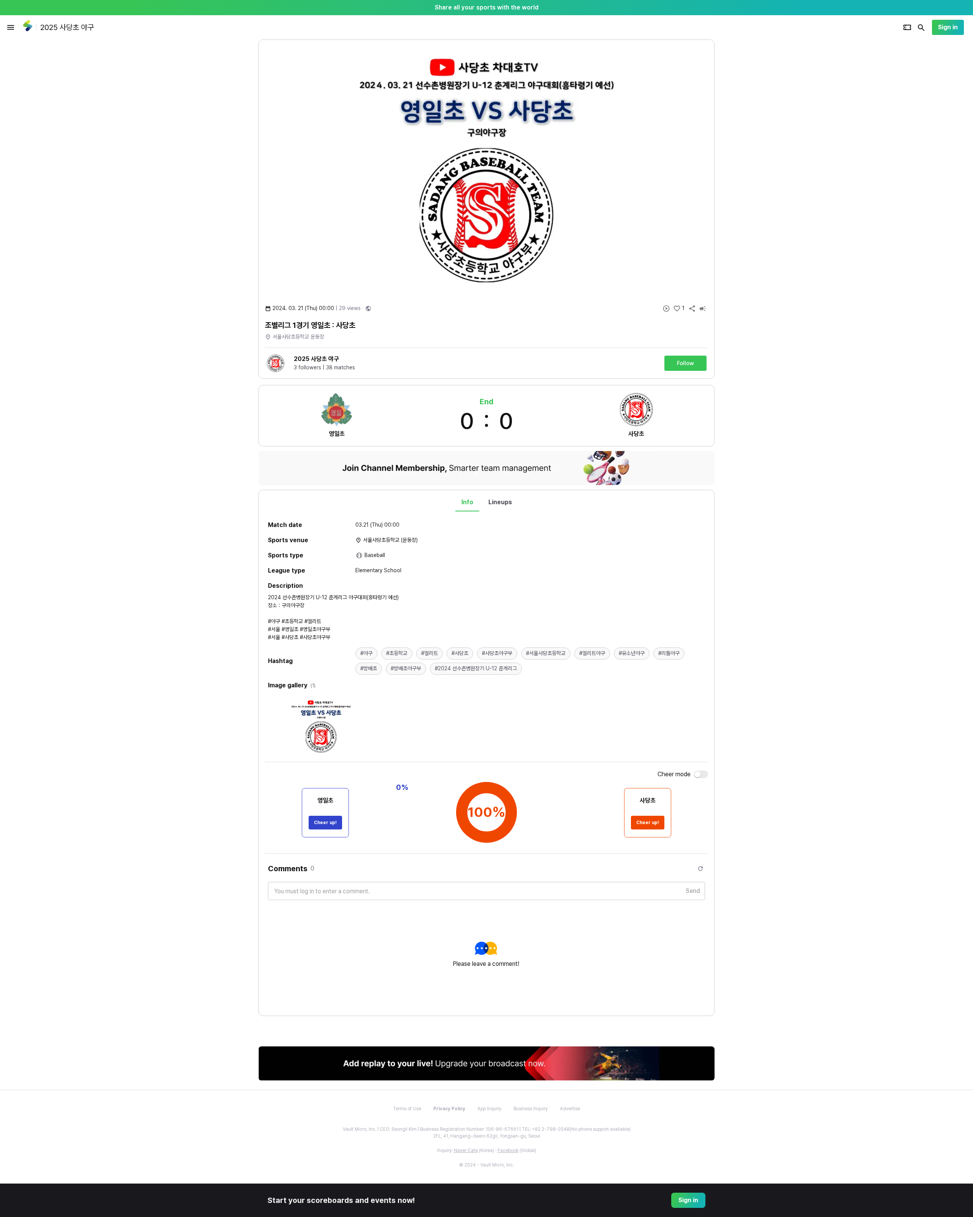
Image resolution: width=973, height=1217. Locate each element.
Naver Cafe (466, 1150)
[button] (366, 653)
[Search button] (921, 27)
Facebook (508, 1150)
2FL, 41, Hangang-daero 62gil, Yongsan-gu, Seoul (486, 1136)
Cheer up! (325, 822)
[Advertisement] (764, 153)
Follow (685, 363)
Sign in (948, 27)
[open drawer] (11, 27)
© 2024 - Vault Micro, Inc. (486, 1165)
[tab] (467, 502)
